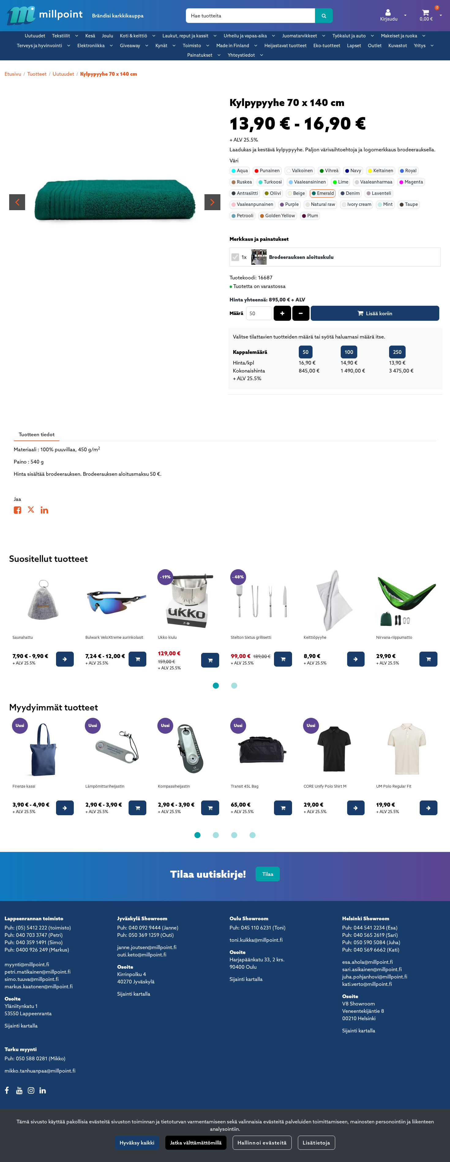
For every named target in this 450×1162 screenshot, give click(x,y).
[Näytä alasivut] (76, 35)
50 (306, 352)
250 (397, 352)
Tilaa (267, 874)
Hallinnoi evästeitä (262, 1143)
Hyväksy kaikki (137, 1143)
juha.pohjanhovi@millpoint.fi (374, 977)
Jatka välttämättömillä (196, 1143)
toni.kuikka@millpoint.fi (256, 940)
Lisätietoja (316, 1143)
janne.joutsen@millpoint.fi (146, 947)
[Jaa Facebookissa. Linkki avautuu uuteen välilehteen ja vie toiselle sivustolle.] (20, 511)
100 (349, 352)
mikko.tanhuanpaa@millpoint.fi (40, 1071)
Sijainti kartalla (21, 1026)
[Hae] (324, 15)
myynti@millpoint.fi (27, 964)
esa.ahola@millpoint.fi (367, 962)
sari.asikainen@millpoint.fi (372, 969)
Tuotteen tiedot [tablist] (36, 434)
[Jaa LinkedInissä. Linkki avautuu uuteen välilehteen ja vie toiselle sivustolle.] (47, 511)
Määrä (236, 313)
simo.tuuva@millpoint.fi (31, 979)
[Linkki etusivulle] (44, 15)
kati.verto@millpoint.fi (367, 984)
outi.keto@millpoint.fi (141, 955)
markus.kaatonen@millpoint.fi (39, 986)
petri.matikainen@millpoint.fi (37, 972)
